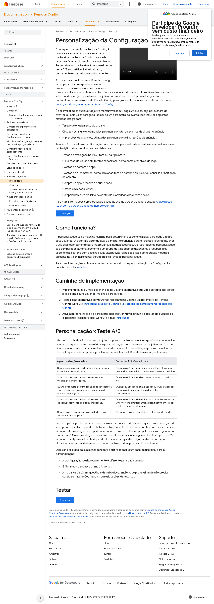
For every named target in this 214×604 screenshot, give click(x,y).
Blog (165, 4)
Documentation (16, 14)
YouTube (108, 559)
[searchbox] (22, 32)
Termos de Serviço (58, 597)
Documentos (58, 4)
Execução (89, 21)
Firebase (60, 31)
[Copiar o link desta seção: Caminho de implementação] (127, 281)
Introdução (123, 318)
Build (37, 4)
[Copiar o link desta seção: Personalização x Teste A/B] (124, 332)
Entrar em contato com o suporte (176, 543)
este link (82, 267)
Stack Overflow (167, 548)
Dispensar (179, 53)
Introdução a (101, 304)
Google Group (166, 553)
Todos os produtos (173, 583)
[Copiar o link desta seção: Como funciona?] (99, 228)
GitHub (53, 564)
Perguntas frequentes (170, 564)
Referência (112, 21)
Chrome (106, 583)
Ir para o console (182, 4)
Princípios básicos (33, 21)
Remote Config (46, 14)
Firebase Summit (113, 548)
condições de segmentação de (84, 104)
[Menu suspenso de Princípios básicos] (47, 22)
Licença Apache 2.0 (139, 513)
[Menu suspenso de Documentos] (70, 4)
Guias (52, 543)
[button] (20, 57)
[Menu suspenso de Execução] (99, 22)
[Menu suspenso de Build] (44, 4)
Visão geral (10, 21)
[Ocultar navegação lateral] (40, 598)
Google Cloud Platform (145, 583)
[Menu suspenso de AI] (61, 22)
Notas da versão (167, 559)
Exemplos (130, 21)
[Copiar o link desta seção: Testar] (74, 490)
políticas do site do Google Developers (68, 516)
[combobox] (107, 4)
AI (56, 21)
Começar (65, 213)
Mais (79, 4)
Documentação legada (171, 569)
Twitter (107, 553)
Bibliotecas (54, 559)
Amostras (54, 553)
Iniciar (199, 53)
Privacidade (78, 597)
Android (91, 583)
